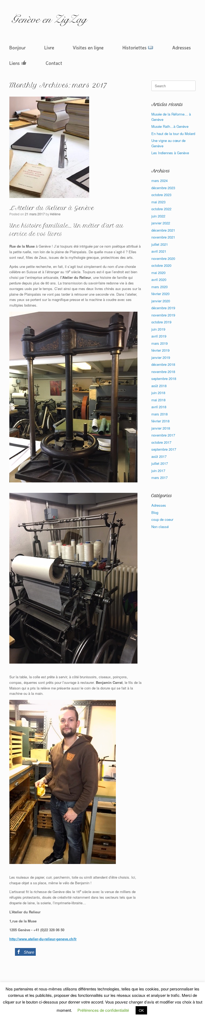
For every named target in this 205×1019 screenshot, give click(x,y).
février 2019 (160, 350)
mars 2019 (159, 343)
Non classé (160, 526)
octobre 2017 (161, 442)
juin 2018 (158, 392)
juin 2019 (158, 329)
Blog (154, 512)
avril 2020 (158, 279)
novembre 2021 (163, 237)
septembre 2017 (163, 449)
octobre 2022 (161, 208)
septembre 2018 (163, 378)
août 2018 (159, 385)
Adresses (181, 47)
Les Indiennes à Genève (170, 152)
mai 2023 (158, 201)
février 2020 (160, 293)
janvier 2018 (160, 428)
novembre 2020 (163, 258)
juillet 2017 (159, 463)
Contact (54, 63)
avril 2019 (158, 336)
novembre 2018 (163, 371)
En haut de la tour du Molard (173, 133)
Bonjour (17, 47)
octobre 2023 (161, 194)
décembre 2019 (163, 307)
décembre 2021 (163, 230)
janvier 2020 (160, 300)
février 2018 (160, 420)
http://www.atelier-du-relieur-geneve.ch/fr (43, 938)
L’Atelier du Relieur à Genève (51, 208)
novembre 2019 (163, 315)
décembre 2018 (163, 364)
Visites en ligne (88, 47)
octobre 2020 (161, 265)
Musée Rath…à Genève (169, 126)
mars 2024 (159, 180)
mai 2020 (158, 272)
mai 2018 (158, 399)
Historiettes (135, 47)
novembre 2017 (163, 435)
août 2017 (159, 456)
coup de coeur (162, 519)
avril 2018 (158, 406)
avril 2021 (158, 251)
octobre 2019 (161, 321)
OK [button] (141, 1010)
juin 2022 (158, 216)
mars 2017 (159, 477)
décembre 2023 (163, 187)
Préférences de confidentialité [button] (103, 1010)
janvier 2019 (160, 357)
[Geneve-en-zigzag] (49, 20)
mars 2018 (159, 414)
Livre (49, 47)
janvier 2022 (160, 222)
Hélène (55, 214)
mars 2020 (159, 286)
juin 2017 (158, 470)
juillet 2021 (159, 244)
